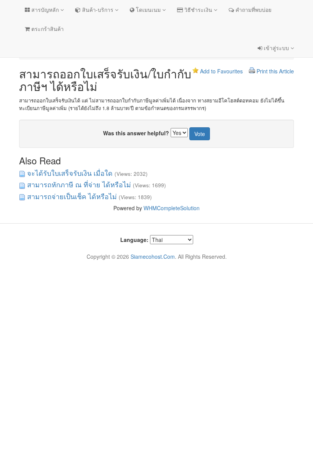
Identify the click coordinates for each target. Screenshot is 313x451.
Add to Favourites (221, 71)
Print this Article (275, 71)
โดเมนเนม (148, 9)
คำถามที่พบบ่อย (252, 9)
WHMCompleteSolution (172, 208)
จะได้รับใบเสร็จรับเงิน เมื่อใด (70, 173)
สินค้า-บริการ (98, 9)
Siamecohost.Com (153, 256)
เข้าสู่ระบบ (276, 48)
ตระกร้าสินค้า (47, 28)
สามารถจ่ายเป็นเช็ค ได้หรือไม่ (72, 196)
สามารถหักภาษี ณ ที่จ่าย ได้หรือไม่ (79, 184)
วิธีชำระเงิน (198, 9)
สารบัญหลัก (45, 9)
